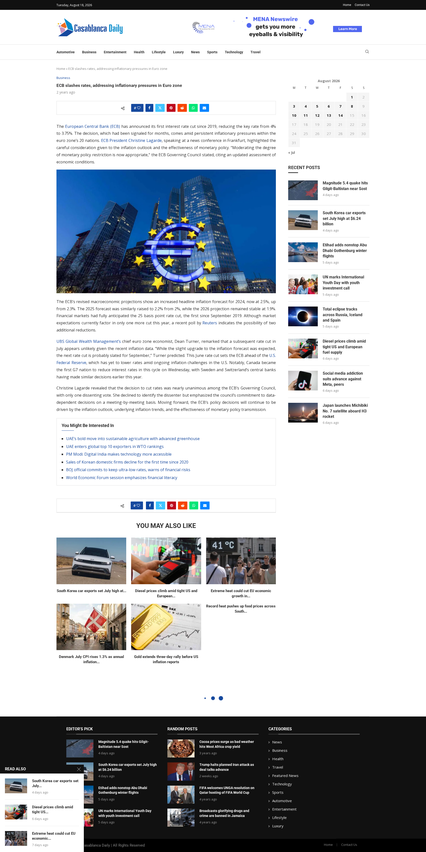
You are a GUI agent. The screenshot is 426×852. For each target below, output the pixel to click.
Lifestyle (159, 52)
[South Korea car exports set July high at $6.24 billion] (91, 561)
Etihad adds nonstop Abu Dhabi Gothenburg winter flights (345, 250)
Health (139, 52)
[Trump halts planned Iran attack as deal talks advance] (181, 771)
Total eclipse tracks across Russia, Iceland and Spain (342, 315)
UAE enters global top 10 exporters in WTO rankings (115, 446)
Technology (234, 52)
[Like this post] (139, 108)
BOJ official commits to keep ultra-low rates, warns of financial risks (128, 469)
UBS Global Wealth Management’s (88, 341)
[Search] (367, 52)
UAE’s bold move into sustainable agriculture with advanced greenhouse (133, 438)
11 (305, 115)
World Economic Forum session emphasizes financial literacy (121, 477)
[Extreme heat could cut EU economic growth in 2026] (241, 561)
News (195, 52)
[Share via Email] (204, 108)
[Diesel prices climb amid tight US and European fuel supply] (166, 561)
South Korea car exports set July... (55, 783)
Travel (255, 52)
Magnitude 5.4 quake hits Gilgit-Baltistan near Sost (345, 186)
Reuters (209, 323)
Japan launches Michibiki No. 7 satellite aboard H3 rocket (345, 411)
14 (340, 115)
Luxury (178, 52)
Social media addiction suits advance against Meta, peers (343, 379)
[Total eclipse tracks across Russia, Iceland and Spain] (303, 316)
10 (294, 115)
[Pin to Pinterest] (171, 108)
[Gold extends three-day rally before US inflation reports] (166, 627)
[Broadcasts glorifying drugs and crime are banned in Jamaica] (181, 818)
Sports (212, 52)
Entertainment (115, 52)
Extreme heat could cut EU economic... (53, 836)
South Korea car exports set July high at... (91, 591)
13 (329, 115)
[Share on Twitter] (160, 108)
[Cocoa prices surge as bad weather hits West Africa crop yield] (181, 748)
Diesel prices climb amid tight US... (52, 809)
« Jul (291, 152)
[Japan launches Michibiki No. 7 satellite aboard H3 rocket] (303, 413)
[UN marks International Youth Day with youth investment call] (303, 284)
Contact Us (362, 5)
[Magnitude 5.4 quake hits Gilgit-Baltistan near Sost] (303, 190)
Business (89, 52)
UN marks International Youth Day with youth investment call (343, 282)
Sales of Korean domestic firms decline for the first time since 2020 (127, 462)
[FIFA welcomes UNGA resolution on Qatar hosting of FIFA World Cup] (181, 795)
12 (317, 115)
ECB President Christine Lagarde (131, 140)
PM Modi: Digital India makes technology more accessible (119, 454)
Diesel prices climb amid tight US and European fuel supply (344, 347)
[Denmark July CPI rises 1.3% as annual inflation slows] (91, 627)
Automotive (65, 52)
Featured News (285, 775)
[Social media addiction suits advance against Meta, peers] (303, 380)
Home (347, 5)
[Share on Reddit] (182, 108)
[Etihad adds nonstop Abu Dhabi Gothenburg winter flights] (303, 252)
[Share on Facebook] (149, 108)
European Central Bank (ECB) (92, 126)
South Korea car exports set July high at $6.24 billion (344, 218)
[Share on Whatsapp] (193, 108)
